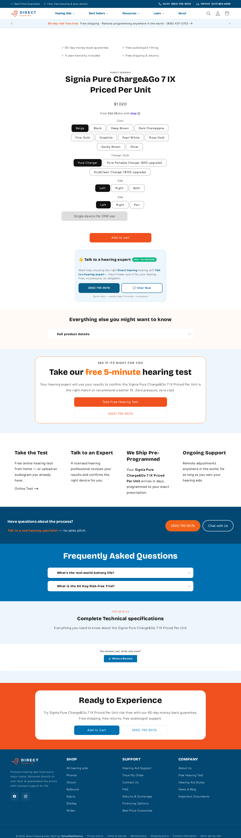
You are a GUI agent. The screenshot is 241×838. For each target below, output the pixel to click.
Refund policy (139, 836)
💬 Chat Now (142, 288)
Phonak (71, 775)
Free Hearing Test (190, 775)
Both (136, 188)
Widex (70, 810)
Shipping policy (160, 836)
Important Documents (194, 796)
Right (119, 188)
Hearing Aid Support (137, 768)
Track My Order (133, 775)
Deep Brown (120, 128)
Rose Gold (156, 137)
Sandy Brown (111, 147)
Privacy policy (95, 836)
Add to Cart (96, 730)
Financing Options (135, 803)
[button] (208, 13)
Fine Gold (83, 137)
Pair (137, 205)
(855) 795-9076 (181, 3)
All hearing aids (77, 768)
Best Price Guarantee (137, 810)
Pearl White (131, 137)
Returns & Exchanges (137, 796)
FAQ (125, 789)
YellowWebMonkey (72, 836)
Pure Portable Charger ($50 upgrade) (134, 162)
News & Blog (187, 789)
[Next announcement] (230, 23)
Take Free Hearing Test (120, 402)
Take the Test (31, 453)
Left (103, 188)
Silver (134, 147)
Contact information (185, 836)
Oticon (71, 782)
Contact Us (130, 782)
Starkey (71, 803)
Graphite (106, 137)
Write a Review (123, 659)
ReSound (72, 789)
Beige (80, 128)
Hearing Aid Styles (191, 782)
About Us (185, 768)
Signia (70, 796)
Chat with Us (218, 526)
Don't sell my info (211, 836)
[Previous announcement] (11, 23)
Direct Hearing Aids (37, 836)
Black (97, 128)
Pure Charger (87, 162)
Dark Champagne (151, 128)
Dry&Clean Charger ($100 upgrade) (120, 172)
